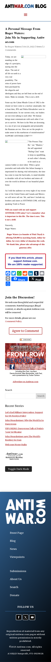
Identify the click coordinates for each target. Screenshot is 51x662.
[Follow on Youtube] (32, 617)
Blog (13, 540)
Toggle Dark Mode (18, 469)
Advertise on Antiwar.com (25, 381)
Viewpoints (17, 557)
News (39, 46)
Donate (14, 595)
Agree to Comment (25, 331)
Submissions (18, 571)
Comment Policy (13, 321)
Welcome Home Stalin (16, 444)
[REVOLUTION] (25, 376)
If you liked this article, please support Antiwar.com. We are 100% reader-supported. (25, 261)
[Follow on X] (25, 617)
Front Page (17, 532)
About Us (16, 579)
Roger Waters (14, 46)
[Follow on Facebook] (19, 617)
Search (14, 587)
